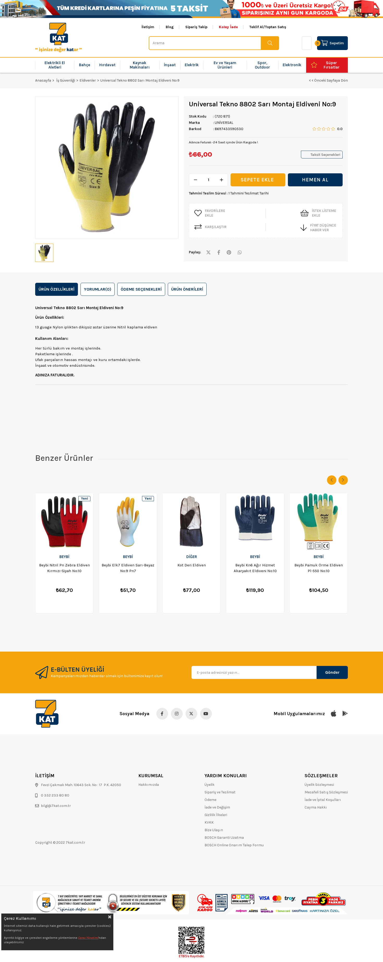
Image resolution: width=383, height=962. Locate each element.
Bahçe (84, 65)
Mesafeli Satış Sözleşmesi (326, 792)
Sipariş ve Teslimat (220, 792)
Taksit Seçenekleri (325, 154)
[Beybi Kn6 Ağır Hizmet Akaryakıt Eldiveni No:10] (255, 521)
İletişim (147, 27)
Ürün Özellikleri (57, 289)
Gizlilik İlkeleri (216, 815)
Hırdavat (107, 65)
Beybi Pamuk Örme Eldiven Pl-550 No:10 (318, 568)
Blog (170, 27)
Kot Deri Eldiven (191, 565)
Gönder (332, 672)
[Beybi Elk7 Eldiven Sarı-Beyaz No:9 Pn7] (128, 521)
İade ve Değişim (217, 807)
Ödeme (210, 800)
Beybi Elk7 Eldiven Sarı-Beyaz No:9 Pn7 (128, 568)
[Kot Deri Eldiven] (191, 521)
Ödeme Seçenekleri (141, 289)
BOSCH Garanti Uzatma (224, 837)
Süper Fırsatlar (331, 65)
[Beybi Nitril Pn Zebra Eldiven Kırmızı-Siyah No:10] (64, 521)
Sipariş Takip (196, 27)
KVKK (209, 822)
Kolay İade (228, 27)
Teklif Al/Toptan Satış (267, 27)
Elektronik (292, 65)
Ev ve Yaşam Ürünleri (225, 65)
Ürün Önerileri (187, 289)
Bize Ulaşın (214, 830)
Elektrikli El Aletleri (55, 65)
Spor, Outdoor (262, 65)
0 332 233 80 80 (55, 795)
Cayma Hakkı (316, 807)
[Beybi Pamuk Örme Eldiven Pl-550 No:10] (319, 521)
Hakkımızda (148, 784)
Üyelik (209, 784)
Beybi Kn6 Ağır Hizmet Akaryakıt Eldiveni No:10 (255, 568)
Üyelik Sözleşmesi (319, 784)
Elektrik (192, 65)
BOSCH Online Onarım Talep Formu (234, 845)
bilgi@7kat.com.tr (56, 806)
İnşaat (170, 65)
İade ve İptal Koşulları (323, 800)
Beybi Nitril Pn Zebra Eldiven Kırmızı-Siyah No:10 (64, 568)
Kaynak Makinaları (140, 65)
